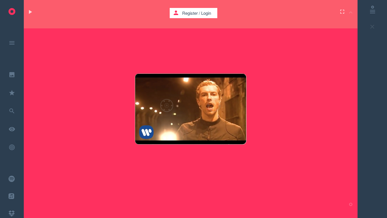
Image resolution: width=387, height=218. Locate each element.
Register (190, 13)
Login (206, 13)
